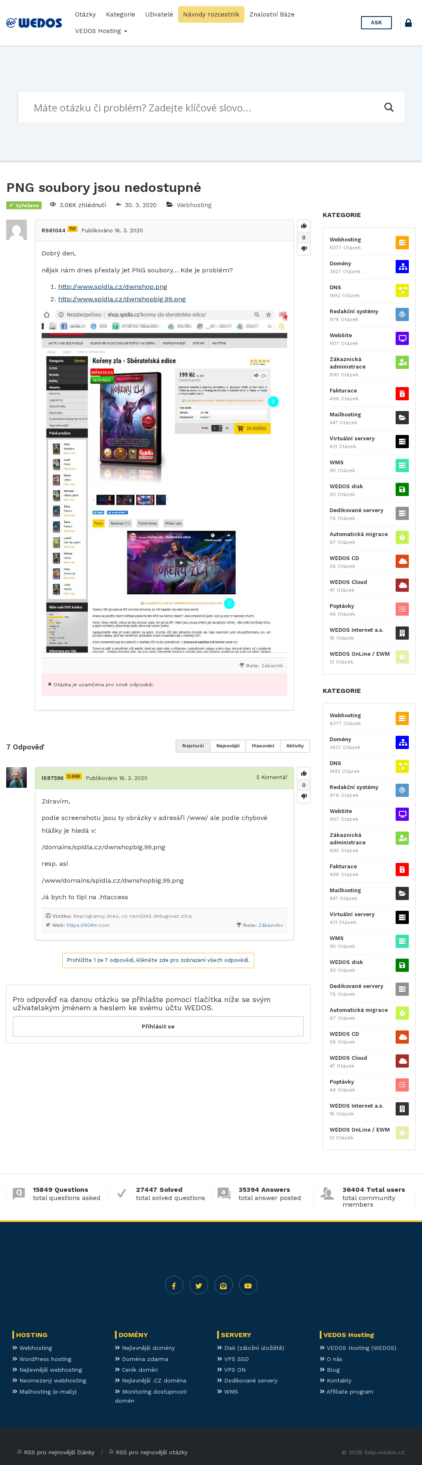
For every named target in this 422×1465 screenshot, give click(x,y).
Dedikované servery (356, 510)
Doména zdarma (144, 1359)
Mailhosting (345, 414)
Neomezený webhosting (51, 1380)
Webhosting (194, 205)
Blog (332, 1369)
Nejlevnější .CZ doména (153, 1380)
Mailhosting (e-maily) (47, 1391)
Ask (376, 22)
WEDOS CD (344, 558)
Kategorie (120, 14)
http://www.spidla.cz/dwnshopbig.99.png (122, 299)
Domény (340, 263)
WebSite (341, 335)
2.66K (73, 776)
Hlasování (263, 746)
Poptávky (342, 606)
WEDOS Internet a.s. (356, 630)
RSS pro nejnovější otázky (152, 1452)
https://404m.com (88, 925)
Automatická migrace (359, 534)
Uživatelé (159, 14)
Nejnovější (227, 746)
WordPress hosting (44, 1359)
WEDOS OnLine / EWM (360, 654)
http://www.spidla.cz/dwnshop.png (112, 287)
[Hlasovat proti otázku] (304, 249)
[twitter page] (199, 1285)
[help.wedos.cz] (34, 23)
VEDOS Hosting (99, 31)
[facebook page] (174, 1285)
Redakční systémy (354, 311)
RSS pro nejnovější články (59, 1452)
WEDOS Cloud (348, 582)
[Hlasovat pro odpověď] (304, 774)
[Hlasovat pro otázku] (304, 226)
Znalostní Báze (272, 14)
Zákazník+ (270, 925)
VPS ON (234, 1369)
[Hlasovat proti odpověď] (304, 796)
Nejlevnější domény (147, 1347)
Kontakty (338, 1380)
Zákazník (272, 666)
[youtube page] (248, 1285)
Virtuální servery (352, 438)
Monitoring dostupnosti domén (151, 1396)
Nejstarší (193, 746)
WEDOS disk (346, 486)
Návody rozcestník (211, 14)
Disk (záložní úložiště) (253, 1347)
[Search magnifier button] (388, 107)
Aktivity (295, 746)
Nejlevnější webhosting (49, 1369)
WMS (337, 462)
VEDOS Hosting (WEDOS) (360, 1347)
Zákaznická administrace (348, 363)
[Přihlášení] (408, 24)
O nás (333, 1359)
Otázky (85, 14)
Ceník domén (139, 1369)
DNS (335, 287)
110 (72, 229)
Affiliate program (349, 1391)
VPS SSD (235, 1359)
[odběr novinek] (223, 1285)
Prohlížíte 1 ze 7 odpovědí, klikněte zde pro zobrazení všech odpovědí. (158, 960)
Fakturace (343, 391)
